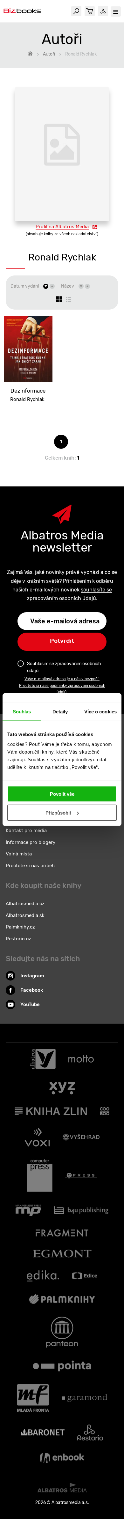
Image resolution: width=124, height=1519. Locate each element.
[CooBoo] (104, 1111)
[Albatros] (43, 1059)
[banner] (22, 11)
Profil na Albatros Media (62, 226)
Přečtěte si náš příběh (30, 866)
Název (67, 286)
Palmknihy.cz (20, 927)
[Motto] (81, 1059)
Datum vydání (24, 286)
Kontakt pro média (26, 830)
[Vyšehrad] (81, 1137)
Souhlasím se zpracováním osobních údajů (64, 667)
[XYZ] (62, 1088)
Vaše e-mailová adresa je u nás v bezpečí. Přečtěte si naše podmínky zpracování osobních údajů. (62, 685)
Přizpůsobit (58, 813)
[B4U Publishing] (81, 1210)
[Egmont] (62, 1253)
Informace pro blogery (30, 842)
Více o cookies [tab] (100, 711)
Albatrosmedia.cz (25, 903)
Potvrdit (62, 640)
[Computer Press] (40, 1175)
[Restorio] (90, 1432)
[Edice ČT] (84, 1276)
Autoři (49, 54)
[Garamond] (84, 1398)
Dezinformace (28, 390)
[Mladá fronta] (33, 1398)
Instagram (32, 976)
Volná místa (19, 854)
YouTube (30, 1004)
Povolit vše (62, 794)
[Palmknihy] (62, 1299)
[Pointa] (62, 1366)
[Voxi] (37, 1137)
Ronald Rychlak (27, 399)
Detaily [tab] (60, 711)
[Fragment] (62, 1232)
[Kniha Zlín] (50, 1111)
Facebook (31, 990)
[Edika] (42, 1276)
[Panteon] (62, 1332)
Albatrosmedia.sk (25, 915)
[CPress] (81, 1175)
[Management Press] (28, 1210)
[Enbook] (62, 1458)
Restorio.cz (18, 939)
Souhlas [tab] (22, 711)
